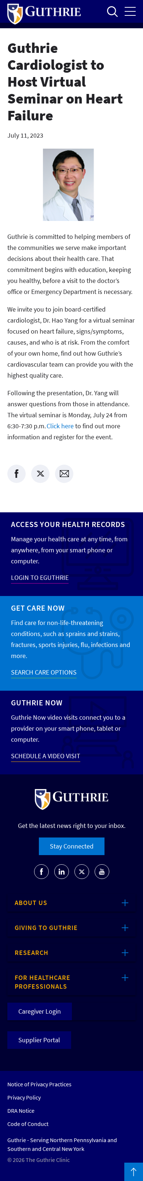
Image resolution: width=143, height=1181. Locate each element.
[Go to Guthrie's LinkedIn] (61, 871)
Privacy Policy (24, 1097)
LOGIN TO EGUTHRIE (40, 577)
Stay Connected (72, 846)
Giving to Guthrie (46, 927)
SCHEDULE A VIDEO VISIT (45, 756)
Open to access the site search (112, 11)
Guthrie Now (37, 703)
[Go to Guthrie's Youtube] (102, 871)
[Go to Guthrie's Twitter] (81, 871)
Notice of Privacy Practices (39, 1084)
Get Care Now (38, 608)
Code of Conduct (27, 1123)
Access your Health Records (68, 524)
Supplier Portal (39, 1040)
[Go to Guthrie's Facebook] (41, 871)
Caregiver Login (39, 1011)
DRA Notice (20, 1110)
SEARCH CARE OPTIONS (44, 672)
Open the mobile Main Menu (130, 11)
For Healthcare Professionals (42, 982)
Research (31, 952)
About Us (31, 902)
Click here (60, 426)
